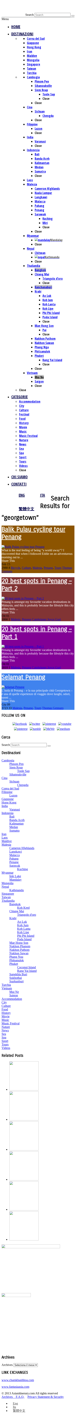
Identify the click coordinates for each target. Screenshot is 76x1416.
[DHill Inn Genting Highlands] (24, 1089)
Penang (48, 567)
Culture (26, 567)
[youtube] (64, 723)
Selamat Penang (23, 677)
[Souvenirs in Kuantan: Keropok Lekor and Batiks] (24, 1209)
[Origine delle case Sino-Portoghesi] (24, 1119)
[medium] (63, 728)
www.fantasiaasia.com (15, 1386)
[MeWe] (48, 728)
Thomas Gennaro (53, 708)
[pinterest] (49, 723)
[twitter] (34, 723)
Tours (57, 567)
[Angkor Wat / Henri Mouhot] (24, 1149)
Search (29, 14)
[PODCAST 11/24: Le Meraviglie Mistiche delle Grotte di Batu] (24, 1179)
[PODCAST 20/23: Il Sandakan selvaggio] (24, 1239)
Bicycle (15, 567)
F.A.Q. (20, 1396)
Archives (7, 1365)
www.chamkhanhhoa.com (18, 1380)
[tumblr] (35, 728)
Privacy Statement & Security (45, 1396)
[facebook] (20, 723)
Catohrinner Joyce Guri (46, 619)
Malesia (37, 567)
